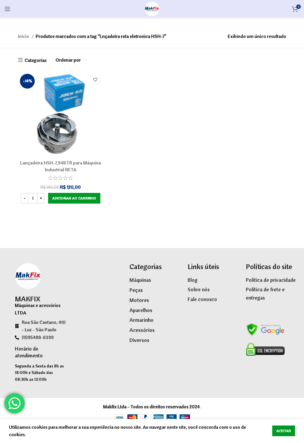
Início (24, 36)
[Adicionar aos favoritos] (95, 80)
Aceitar (283, 430)
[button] (74, 198)
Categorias (36, 60)
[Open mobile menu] (7, 9)
